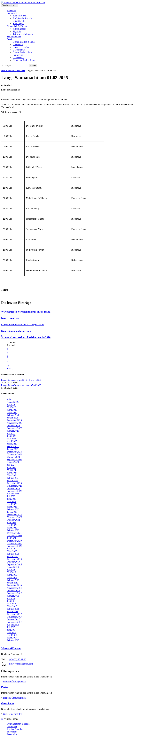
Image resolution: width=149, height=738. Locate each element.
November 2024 (14, 454)
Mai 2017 (11, 632)
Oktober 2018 (13, 590)
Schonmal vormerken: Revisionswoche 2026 (25, 337)
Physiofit (17, 31)
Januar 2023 (12, 512)
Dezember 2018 (14, 585)
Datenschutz (18, 57)
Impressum (18, 55)
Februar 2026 (13, 415)
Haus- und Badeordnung (24, 60)
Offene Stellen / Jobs (22, 52)
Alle (9, 399)
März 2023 (12, 506)
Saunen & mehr (20, 15)
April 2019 (12, 575)
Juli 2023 (11, 496)
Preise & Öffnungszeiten (14, 681)
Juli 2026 (11, 404)
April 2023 (12, 504)
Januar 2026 (12, 417)
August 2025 (13, 431)
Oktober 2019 (13, 561)
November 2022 (14, 517)
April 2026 (12, 410)
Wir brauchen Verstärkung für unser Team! (26, 311)
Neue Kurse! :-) (10, 318)
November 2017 (14, 616)
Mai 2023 (11, 501)
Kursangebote (19, 29)
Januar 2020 (12, 556)
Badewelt (11, 10)
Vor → (10, 368)
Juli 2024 (11, 465)
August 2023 (13, 493)
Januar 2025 (12, 449)
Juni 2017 (11, 630)
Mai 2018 (11, 603)
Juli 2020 (11, 548)
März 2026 (12, 412)
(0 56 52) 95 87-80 (17, 659)
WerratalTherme (8, 70)
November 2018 (14, 588)
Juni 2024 (11, 467)
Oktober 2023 (13, 488)
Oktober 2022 (13, 520)
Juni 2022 (11, 522)
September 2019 (14, 564)
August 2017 (13, 624)
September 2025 (14, 428)
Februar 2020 (13, 554)
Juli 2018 (11, 598)
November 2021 (14, 535)
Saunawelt (12, 13)
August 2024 (13, 462)
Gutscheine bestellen (12, 714)
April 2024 (12, 472)
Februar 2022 (13, 530)
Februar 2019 (13, 580)
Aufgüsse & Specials (22, 18)
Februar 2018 (13, 609)
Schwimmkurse (14, 36)
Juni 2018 (11, 601)
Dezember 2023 (14, 483)
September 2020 (14, 546)
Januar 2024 (12, 480)
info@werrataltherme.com (21, 663)
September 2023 (14, 491)
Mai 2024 (11, 470)
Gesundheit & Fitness (17, 26)
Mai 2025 (11, 438)
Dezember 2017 (14, 614)
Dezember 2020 (14, 541)
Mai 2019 (11, 572)
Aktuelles (20, 70)
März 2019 (12, 577)
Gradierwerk (18, 21)
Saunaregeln (18, 23)
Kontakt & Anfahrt (21, 47)
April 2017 (12, 635)
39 (8, 366)
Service (10, 39)
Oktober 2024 (13, 457)
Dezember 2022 (14, 514)
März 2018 (12, 606)
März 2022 (12, 527)
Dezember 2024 (14, 451)
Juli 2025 (11, 433)
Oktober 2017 (13, 619)
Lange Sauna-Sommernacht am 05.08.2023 (21, 385)
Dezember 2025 (14, 420)
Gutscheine (18, 44)
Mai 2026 (11, 407)
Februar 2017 (13, 640)
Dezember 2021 (14, 533)
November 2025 (14, 423)
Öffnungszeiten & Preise (24, 42)
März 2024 (12, 475)
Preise (4, 687)
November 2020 (14, 543)
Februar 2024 (13, 478)
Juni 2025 (11, 436)
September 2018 (14, 593)
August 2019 (13, 567)
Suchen (33, 65)
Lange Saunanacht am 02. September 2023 (21, 380)
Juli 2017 (11, 627)
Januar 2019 (12, 582)
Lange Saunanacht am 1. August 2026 (22, 324)
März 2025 (12, 444)
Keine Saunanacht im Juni (16, 330)
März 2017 (12, 637)
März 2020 (12, 551)
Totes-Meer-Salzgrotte (23, 34)
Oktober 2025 (13, 425)
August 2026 (13, 402)
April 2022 (12, 525)
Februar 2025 (13, 446)
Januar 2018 (12, 611)
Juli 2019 (11, 569)
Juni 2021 (11, 538)
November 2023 (14, 486)
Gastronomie (19, 49)
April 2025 (12, 441)
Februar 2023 (13, 509)
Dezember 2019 (14, 559)
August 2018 (13, 596)
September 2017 (14, 622)
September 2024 (14, 459)
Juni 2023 (11, 499)
